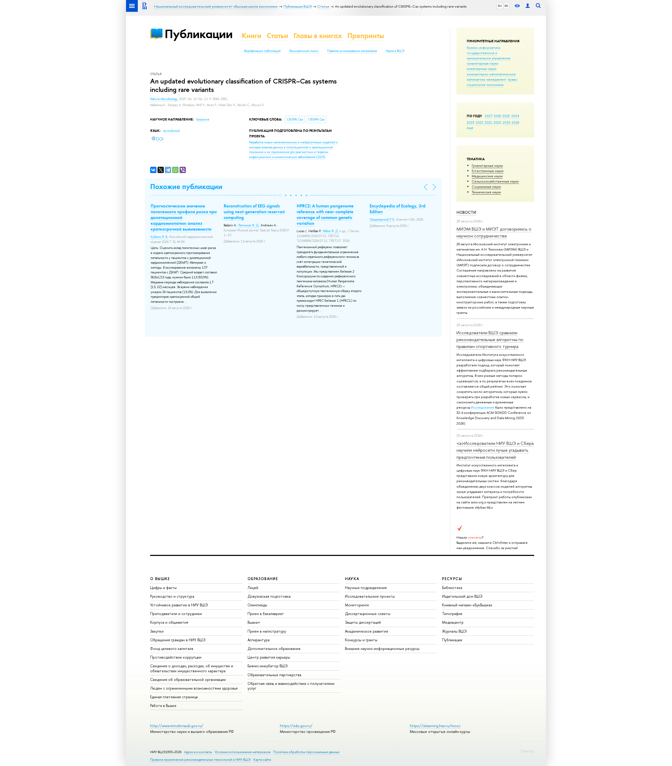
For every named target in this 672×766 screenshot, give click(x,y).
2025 (506, 115)
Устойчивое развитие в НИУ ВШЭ (179, 604)
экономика (495, 84)
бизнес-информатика (483, 47)
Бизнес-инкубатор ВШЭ (268, 665)
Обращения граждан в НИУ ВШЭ (178, 639)
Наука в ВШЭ (395, 51)
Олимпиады (257, 604)
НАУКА (352, 578)
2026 (497, 115)
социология (476, 84)
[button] (280, 195)
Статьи (277, 35)
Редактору (527, 751)
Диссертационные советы (367, 613)
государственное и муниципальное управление (489, 55)
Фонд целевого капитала (171, 648)
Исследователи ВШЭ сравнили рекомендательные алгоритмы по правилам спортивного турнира (489, 340)
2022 (479, 122)
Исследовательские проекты (370, 596)
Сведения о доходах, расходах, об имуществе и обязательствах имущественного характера (191, 668)
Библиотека (452, 587)
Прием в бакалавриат (266, 613)
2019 (506, 122)
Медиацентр (453, 622)
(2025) (293, 149)
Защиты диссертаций (363, 622)
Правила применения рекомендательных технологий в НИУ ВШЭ (200, 759)
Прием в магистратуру (267, 631)
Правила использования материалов (352, 51)
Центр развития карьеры (269, 657)
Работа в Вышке (163, 705)
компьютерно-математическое (491, 74)
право (512, 79)
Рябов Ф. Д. (331, 231)
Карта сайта (262, 759)
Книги (251, 35)
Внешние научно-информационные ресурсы (382, 648)
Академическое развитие (366, 631)
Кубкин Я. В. (159, 237)
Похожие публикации (186, 186)
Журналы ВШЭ (454, 631)
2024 (515, 115)
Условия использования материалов (243, 752)
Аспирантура (259, 639)
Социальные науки (486, 186)
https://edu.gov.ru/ (296, 725)
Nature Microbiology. (164, 99)
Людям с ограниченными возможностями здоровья (194, 688)
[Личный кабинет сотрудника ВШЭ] (528, 6)
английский (171, 131)
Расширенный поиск (303, 51)
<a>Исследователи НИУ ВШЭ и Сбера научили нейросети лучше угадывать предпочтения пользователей (495, 450)
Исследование (482, 407)
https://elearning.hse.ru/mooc (435, 725)
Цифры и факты (163, 587)
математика (476, 79)
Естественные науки (487, 170)
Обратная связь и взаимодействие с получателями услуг (291, 686)
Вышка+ (254, 622)
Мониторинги (357, 604)
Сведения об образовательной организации (188, 679)
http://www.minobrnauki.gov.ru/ (176, 725)
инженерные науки (481, 68)
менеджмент (496, 79)
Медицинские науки (487, 176)
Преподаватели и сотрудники (176, 613)
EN (506, 6)
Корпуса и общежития (169, 622)
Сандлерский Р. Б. (382, 219)
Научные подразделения (366, 587)
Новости (466, 212)
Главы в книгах (317, 35)
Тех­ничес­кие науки (486, 192)
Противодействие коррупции (175, 657)
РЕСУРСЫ (452, 578)
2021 (488, 122)
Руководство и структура (172, 596)
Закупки (157, 631)
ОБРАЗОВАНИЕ (263, 578)
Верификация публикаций (262, 51)
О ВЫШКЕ (160, 578)
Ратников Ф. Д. (248, 225)
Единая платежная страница (174, 696)
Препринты (365, 35)
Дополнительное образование (274, 648)
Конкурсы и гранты (361, 639)
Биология (202, 119)
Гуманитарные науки (487, 165)
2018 (515, 122)
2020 (497, 122)
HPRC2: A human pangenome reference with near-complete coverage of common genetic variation (325, 214)
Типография (452, 613)
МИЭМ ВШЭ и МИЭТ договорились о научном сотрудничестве (493, 232)
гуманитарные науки (482, 63)
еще (470, 127)
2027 (488, 115)
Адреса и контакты (198, 752)
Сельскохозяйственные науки (495, 181)
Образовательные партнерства (274, 674)
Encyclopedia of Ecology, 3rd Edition (398, 209)
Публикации (199, 34)
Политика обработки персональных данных (306, 752)
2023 (470, 122)
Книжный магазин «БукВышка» (467, 604)
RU (500, 6)
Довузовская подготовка (269, 596)
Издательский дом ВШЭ (462, 596)
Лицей (253, 587)
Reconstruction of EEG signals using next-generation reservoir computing (254, 211)
